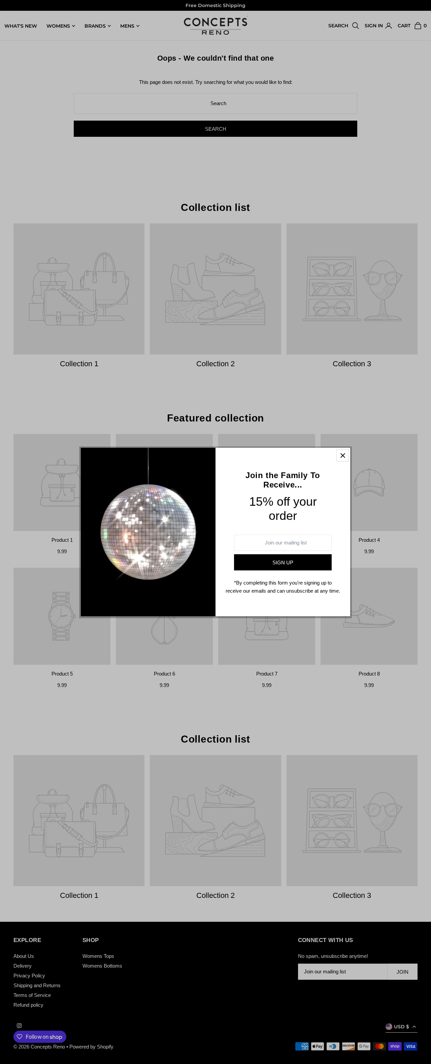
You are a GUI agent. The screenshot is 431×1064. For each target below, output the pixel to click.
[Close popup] (343, 455)
